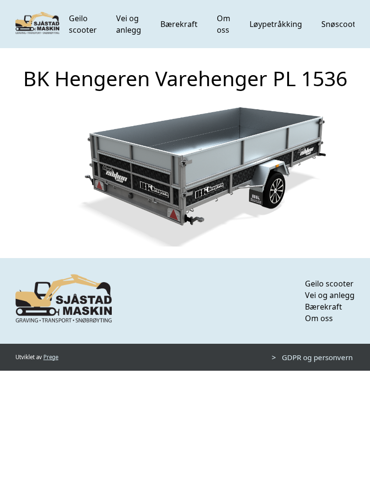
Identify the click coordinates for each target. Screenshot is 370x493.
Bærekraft (179, 24)
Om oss (223, 24)
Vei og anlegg (128, 24)
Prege (50, 357)
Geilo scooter (83, 24)
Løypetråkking (276, 24)
